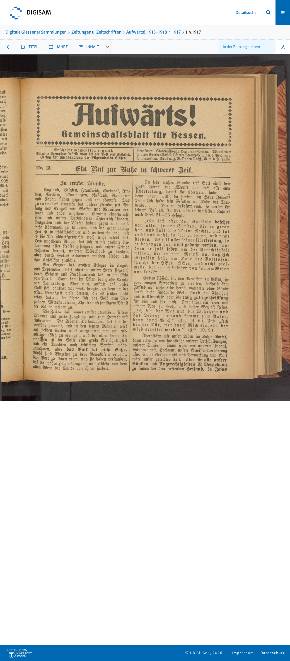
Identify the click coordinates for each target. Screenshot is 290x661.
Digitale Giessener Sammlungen (36, 32)
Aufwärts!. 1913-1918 (146, 32)
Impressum (243, 653)
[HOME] (28, 12)
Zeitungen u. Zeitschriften (96, 32)
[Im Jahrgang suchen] (283, 46)
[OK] (268, 12)
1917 (176, 32)
